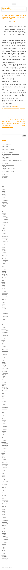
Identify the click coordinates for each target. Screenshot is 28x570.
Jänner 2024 (4, 235)
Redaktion (5, 109)
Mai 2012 (3, 454)
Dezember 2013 (5, 424)
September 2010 (5, 486)
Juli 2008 (3, 526)
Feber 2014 (4, 421)
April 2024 (3, 230)
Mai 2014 (3, 417)
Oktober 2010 (4, 484)
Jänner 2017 (4, 366)
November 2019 (5, 313)
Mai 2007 (3, 548)
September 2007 (5, 542)
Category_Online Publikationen (8, 149)
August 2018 (4, 337)
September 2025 (5, 203)
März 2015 (4, 401)
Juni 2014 (3, 415)
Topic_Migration (5, 174)
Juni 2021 (3, 283)
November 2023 (5, 238)
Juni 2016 (3, 377)
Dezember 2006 (5, 556)
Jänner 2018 (4, 348)
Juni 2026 (3, 189)
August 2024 (4, 224)
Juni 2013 (3, 434)
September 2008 (5, 523)
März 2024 (4, 231)
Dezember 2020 (5, 293)
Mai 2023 (3, 247)
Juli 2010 (3, 489)
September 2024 (5, 222)
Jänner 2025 (4, 216)
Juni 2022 (3, 264)
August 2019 (4, 318)
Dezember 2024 (5, 217)
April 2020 (3, 305)
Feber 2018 (4, 346)
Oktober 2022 (4, 258)
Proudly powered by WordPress (7, 567)
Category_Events (14, 106)
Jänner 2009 (4, 517)
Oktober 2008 (4, 522)
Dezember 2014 (5, 406)
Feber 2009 (4, 515)
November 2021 (5, 275)
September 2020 (5, 297)
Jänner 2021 (4, 291)
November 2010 (5, 482)
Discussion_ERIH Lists (6, 158)
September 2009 (5, 504)
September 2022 (5, 260)
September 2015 (5, 391)
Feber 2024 (4, 233)
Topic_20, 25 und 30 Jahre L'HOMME (8, 168)
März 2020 (4, 307)
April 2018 (3, 343)
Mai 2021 (3, 285)
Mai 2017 (3, 360)
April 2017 (3, 362)
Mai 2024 (3, 228)
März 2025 (4, 213)
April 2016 (3, 380)
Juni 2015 (3, 396)
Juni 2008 (3, 528)
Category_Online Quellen (6, 151)
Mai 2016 (3, 379)
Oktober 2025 (4, 202)
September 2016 (5, 373)
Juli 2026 (3, 188)
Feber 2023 (4, 252)
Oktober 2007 (4, 541)
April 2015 (3, 399)
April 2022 (3, 268)
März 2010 (4, 495)
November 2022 (5, 257)
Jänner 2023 (4, 253)
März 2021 (4, 288)
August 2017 (4, 355)
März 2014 (4, 420)
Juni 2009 (3, 509)
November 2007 (5, 539)
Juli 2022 (3, 263)
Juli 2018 (3, 338)
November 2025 (5, 200)
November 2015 (5, 388)
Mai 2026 (3, 191)
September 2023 (5, 241)
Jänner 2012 (4, 460)
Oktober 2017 (4, 352)
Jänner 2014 (4, 423)
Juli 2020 (3, 300)
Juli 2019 (3, 319)
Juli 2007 (3, 545)
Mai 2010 (3, 492)
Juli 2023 (3, 244)
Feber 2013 (4, 440)
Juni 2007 (3, 547)
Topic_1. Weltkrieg (5, 163)
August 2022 (4, 261)
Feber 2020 (4, 308)
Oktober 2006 (4, 559)
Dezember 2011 (5, 462)
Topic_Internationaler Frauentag (8, 171)
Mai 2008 (3, 530)
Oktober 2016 (4, 371)
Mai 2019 (3, 322)
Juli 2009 (3, 508)
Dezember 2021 (5, 274)
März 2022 (4, 269)
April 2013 (3, 437)
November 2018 (5, 332)
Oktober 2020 (4, 296)
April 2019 (3, 324)
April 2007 (3, 550)
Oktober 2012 (4, 446)
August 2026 (4, 186)
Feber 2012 (4, 459)
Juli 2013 (3, 432)
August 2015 (4, 393)
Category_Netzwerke (6, 147)
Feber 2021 (4, 289)
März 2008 (4, 533)
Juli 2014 (3, 413)
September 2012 (5, 448)
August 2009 (4, 506)
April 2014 (3, 418)
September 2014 (5, 410)
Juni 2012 (3, 453)
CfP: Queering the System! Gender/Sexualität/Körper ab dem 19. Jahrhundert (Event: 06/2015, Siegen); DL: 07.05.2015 (20, 121)
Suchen (3, 133)
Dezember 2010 (5, 481)
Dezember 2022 (5, 255)
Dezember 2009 (5, 500)
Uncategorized (4, 177)
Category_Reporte (5, 155)
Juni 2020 (3, 302)
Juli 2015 (3, 395)
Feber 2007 (4, 553)
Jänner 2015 (4, 404)
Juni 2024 (3, 227)
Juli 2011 (3, 470)
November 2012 (5, 445)
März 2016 (4, 382)
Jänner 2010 (4, 498)
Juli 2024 (3, 225)
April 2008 (3, 531)
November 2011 (5, 464)
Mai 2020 (3, 304)
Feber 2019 (4, 327)
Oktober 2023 (4, 239)
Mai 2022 (3, 266)
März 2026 (4, 194)
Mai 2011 (3, 473)
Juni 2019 (3, 321)
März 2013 (4, 439)
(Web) (14, 21)
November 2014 (5, 407)
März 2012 (4, 457)
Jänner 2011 (4, 479)
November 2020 (5, 294)
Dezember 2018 (5, 330)
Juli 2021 (3, 282)
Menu (14, 4)
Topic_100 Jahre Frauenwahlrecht (8, 165)
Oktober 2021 (4, 277)
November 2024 (5, 219)
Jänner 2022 (4, 272)
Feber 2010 (4, 497)
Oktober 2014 (4, 409)
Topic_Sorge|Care (5, 176)
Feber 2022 (4, 271)
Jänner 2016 (4, 385)
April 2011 (3, 475)
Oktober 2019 (4, 315)
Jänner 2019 (4, 329)
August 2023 (4, 242)
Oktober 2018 (4, 333)
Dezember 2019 (5, 311)
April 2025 (3, 211)
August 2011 (4, 468)
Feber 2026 (4, 195)
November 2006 (5, 558)
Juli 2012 (3, 451)
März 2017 (4, 363)
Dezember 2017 (5, 349)
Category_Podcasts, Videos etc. (8, 152)
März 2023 (4, 250)
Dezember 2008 (5, 519)
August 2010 (4, 487)
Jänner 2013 (4, 442)
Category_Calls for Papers (6, 144)
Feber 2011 (4, 478)
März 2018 (4, 344)
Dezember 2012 (5, 443)
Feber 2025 (4, 214)
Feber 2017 (4, 365)
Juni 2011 (3, 471)
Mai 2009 (3, 511)
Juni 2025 (3, 208)
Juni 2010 (3, 490)
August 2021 (4, 280)
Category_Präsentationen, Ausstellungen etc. (10, 108)
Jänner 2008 (4, 536)
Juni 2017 (3, 359)
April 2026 (3, 192)
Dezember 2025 (5, 199)
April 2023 (3, 249)
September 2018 (5, 335)
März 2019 (4, 326)
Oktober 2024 (4, 220)
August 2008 (4, 525)
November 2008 (5, 520)
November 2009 (5, 501)
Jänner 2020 (4, 310)
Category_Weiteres (5, 157)
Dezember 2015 (5, 387)
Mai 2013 (3, 435)
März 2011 (4, 476)
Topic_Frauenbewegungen (7, 169)
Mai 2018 (3, 341)
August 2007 (4, 544)
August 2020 (4, 299)
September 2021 (5, 279)
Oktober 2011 (4, 465)
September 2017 (5, 354)
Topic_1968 (4, 166)
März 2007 (4, 551)
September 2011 (5, 467)
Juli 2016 (3, 376)
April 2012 (3, 456)
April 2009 (3, 512)
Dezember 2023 (5, 236)
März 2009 (4, 514)
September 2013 (5, 429)
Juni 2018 (3, 340)
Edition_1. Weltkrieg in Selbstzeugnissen (9, 162)
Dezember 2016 (5, 368)
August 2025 (4, 205)
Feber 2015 (4, 402)
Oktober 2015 (4, 390)
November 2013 (5, 426)
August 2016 (4, 374)
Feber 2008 (4, 534)
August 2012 (4, 450)
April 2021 (3, 286)
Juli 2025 (3, 206)
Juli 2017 (3, 357)
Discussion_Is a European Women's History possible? (12, 160)
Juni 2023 (3, 246)
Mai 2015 (3, 398)
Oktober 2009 (4, 503)
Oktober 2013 (4, 428)
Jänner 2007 (4, 555)
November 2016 (5, 369)
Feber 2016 (4, 384)
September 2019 (5, 316)
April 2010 (3, 493)
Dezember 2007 (5, 537)
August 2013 (4, 431)
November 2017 (5, 351)
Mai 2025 (3, 209)
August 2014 (4, 412)
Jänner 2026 (4, 197)
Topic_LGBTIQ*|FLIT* (6, 172)
